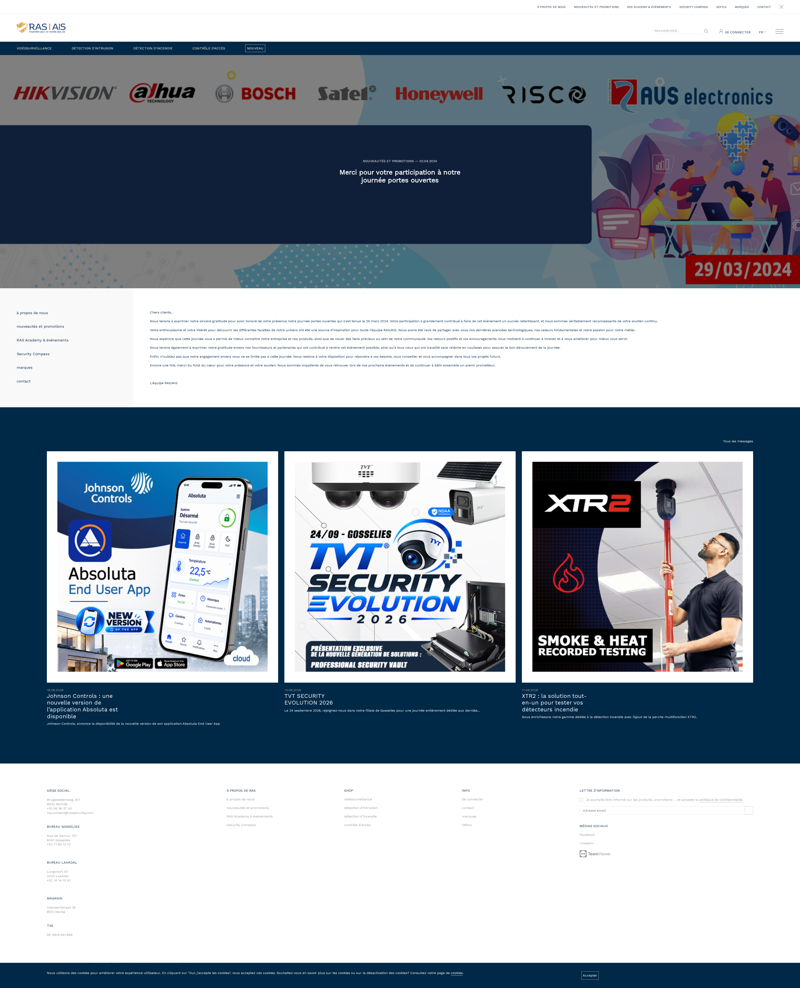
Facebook (587, 835)
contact (764, 7)
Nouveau (255, 48)
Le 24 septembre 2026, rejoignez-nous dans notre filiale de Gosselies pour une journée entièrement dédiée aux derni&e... (382, 710)
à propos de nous (551, 7)
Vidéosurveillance (34, 48)
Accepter (590, 975)
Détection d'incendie (152, 48)
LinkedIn (587, 843)
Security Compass (693, 7)
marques (742, 7)
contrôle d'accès (357, 825)
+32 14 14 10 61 (59, 880)
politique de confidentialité (720, 800)
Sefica (721, 7)
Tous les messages (738, 441)
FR (761, 32)
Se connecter (738, 32)
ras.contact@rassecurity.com (70, 813)
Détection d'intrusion (92, 48)
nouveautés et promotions (596, 7)
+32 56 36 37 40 (59, 808)
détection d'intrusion (361, 808)
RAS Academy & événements (649, 7)
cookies (457, 973)
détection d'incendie (360, 816)
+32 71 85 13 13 (58, 844)
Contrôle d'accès (208, 48)
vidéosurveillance (358, 799)
